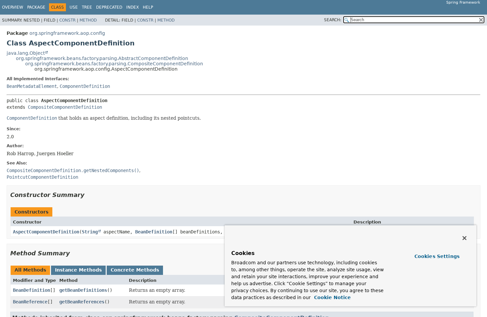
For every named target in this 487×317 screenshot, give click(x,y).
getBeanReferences (81, 301)
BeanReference (30, 301)
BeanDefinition (153, 231)
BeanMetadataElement (32, 86)
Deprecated (109, 7)
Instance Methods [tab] (78, 270)
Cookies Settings (437, 256)
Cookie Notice (331, 297)
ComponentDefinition (85, 86)
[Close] (464, 238)
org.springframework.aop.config (67, 33)
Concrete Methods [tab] (135, 270)
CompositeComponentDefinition (65, 107)
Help (148, 7)
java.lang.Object (26, 53)
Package (36, 7)
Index (132, 7)
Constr (67, 20)
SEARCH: (332, 20)
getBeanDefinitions (83, 290)
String (90, 231)
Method (88, 20)
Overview (12, 7)
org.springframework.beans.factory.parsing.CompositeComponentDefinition (114, 63)
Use (74, 7)
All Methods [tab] (30, 270)
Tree (87, 7)
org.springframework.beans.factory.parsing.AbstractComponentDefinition (102, 58)
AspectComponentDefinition (46, 231)
